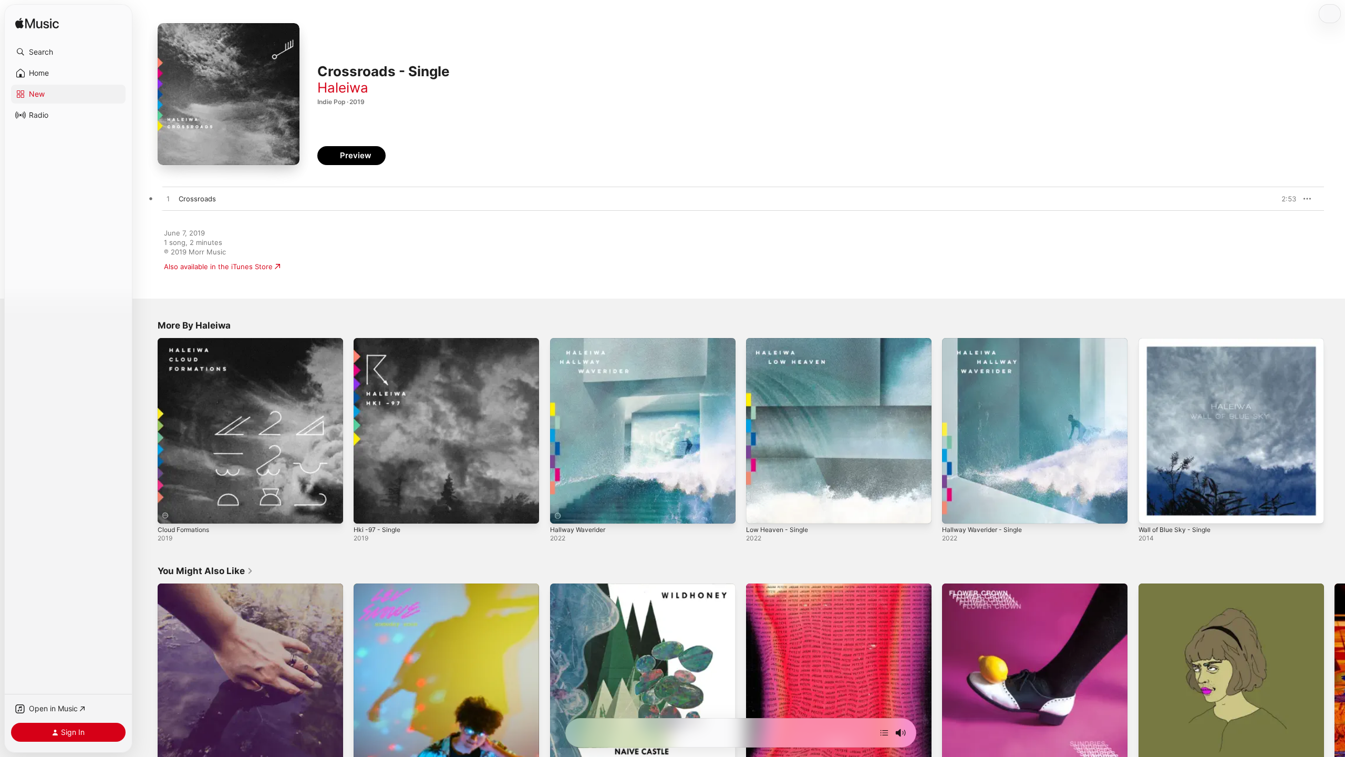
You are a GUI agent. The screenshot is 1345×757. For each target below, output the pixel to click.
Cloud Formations (186, 342)
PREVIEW (1284, 199)
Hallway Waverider (580, 342)
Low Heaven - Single (780, 342)
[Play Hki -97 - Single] (367, 510)
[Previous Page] (147, 676)
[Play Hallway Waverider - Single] (955, 510)
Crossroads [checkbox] (197, 199)
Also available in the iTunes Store (218, 266)
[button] (68, 52)
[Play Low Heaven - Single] (759, 510)
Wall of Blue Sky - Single (1178, 342)
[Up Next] (884, 732)
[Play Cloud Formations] (171, 510)
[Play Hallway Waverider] (563, 510)
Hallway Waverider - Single (985, 342)
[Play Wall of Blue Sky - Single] (1152, 510)
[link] (205, 571)
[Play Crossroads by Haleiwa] (168, 199)
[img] (37, 24)
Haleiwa (342, 87)
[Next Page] (1334, 676)
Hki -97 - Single (379, 342)
